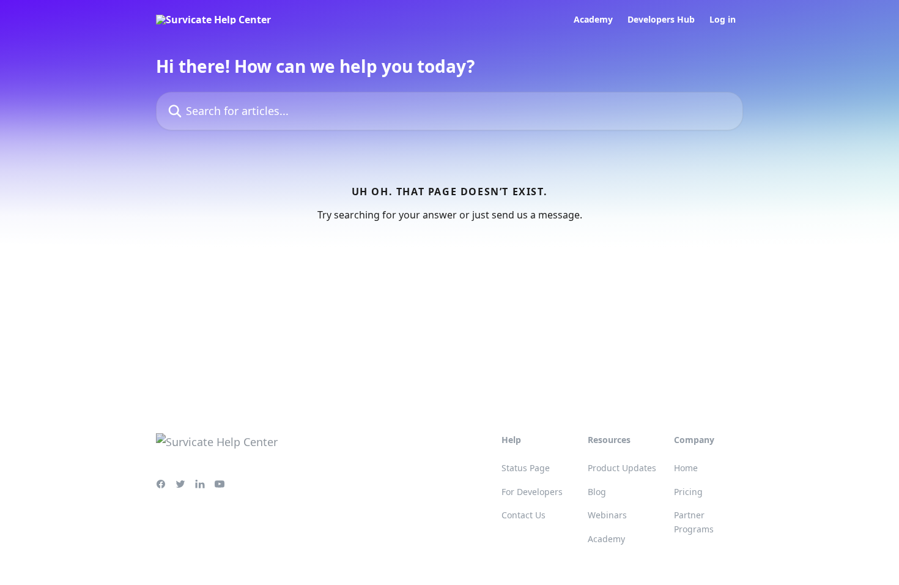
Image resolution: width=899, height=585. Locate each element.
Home (686, 468)
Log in (722, 19)
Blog (597, 491)
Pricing (688, 491)
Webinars (607, 515)
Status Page (525, 468)
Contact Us (523, 515)
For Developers (532, 491)
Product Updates (622, 468)
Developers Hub (661, 19)
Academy (593, 19)
